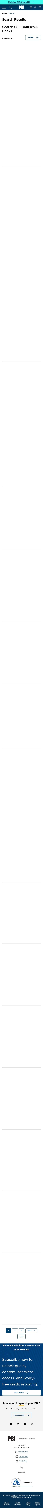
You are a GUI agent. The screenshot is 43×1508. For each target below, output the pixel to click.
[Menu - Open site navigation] (4, 7)
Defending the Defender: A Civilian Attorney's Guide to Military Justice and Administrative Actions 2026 (19, 568)
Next (30, 1331)
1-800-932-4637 (23, 1452)
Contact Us (21, 1472)
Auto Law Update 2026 (13, 1139)
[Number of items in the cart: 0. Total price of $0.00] (31, 7)
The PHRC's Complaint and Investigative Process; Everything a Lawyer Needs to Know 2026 (19, 695)
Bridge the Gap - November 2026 (18, 631)
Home (4, 13)
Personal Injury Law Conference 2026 (21, 1201)
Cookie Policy (28, 1503)
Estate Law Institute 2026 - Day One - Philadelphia (20, 1016)
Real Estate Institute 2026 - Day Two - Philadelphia (21, 436)
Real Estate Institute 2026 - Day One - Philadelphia (21, 498)
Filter (31, 37)
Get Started (19, 1393)
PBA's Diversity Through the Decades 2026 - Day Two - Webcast (20, 1263)
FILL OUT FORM (19, 1415)
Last (21, 1336)
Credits (7, 90)
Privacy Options (37, 1503)
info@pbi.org (23, 1461)
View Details (19, 97)
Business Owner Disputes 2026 (18, 310)
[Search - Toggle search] (10, 7)
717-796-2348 (23, 1456)
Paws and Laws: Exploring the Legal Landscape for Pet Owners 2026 (20, 830)
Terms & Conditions (6, 1503)
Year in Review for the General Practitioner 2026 (17, 114)
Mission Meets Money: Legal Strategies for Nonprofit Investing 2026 (19, 761)
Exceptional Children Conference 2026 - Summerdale (18, 1079)
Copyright (14, 1495)
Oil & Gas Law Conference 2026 (18, 892)
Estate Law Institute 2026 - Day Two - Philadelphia (20, 954)
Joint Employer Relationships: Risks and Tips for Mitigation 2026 (20, 177)
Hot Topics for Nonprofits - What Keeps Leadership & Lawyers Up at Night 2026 (19, 242)
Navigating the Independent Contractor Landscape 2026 (16, 51)
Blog (21, 1468)
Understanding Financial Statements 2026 (20, 372)
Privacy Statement (17, 1503)
